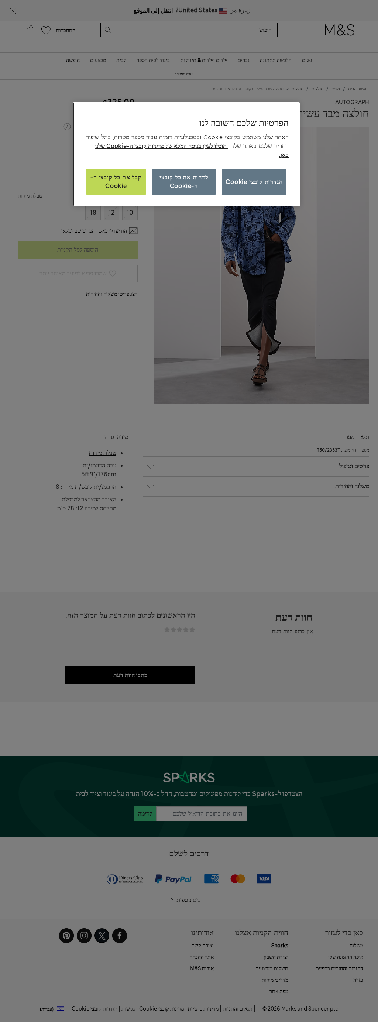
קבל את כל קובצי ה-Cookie (115, 181)
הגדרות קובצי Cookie (254, 182)
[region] (186, 154)
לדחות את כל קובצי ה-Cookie (183, 181)
